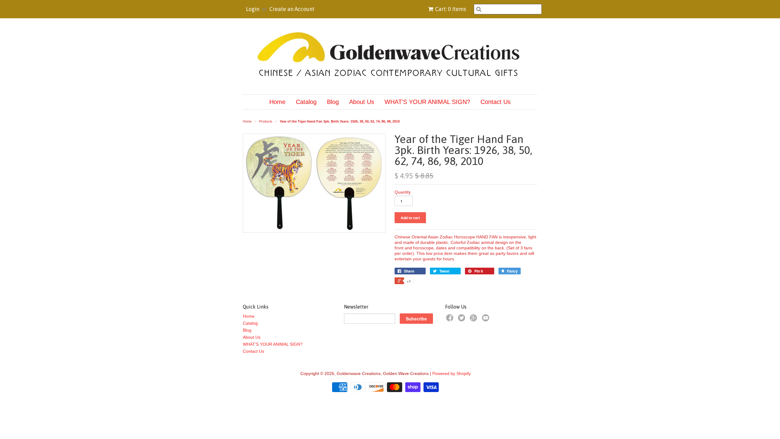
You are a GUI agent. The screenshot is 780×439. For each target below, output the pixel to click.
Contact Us (495, 101)
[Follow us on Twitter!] (462, 319)
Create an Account (291, 9)
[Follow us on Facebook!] (450, 319)
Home (277, 101)
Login (252, 9)
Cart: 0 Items (450, 9)
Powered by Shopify (451, 373)
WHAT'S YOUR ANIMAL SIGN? (427, 101)
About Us (361, 101)
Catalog (306, 101)
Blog (333, 101)
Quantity (403, 192)
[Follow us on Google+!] (474, 319)
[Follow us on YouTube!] (486, 319)
